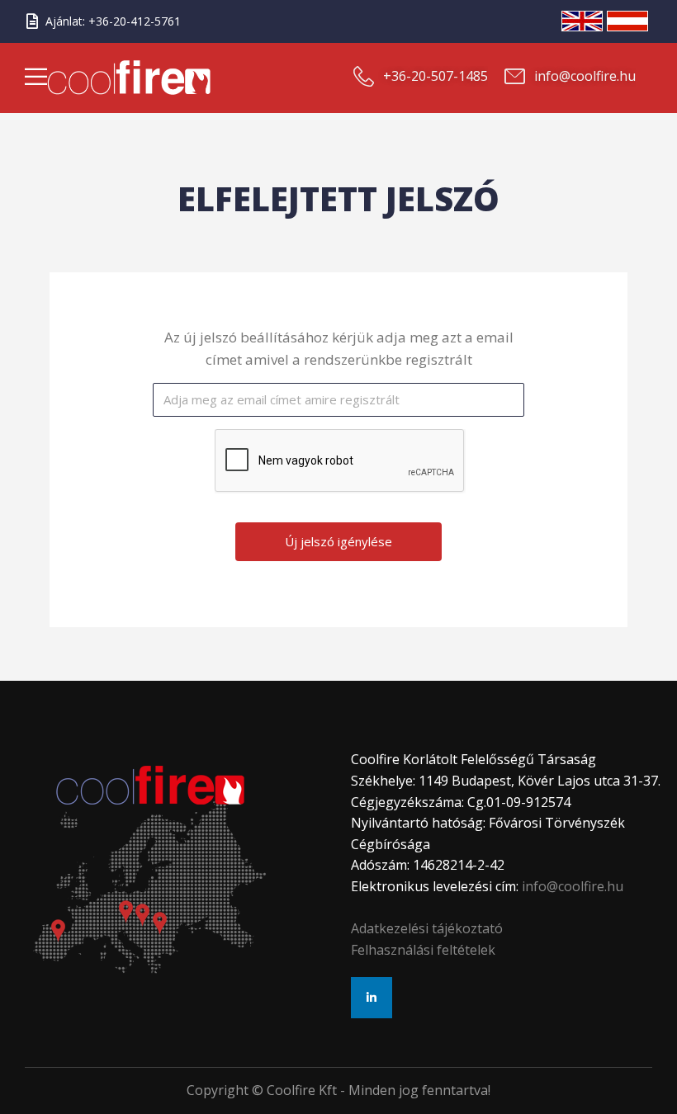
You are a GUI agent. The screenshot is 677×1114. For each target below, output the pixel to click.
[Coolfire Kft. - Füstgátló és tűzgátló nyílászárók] (174, 77)
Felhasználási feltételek (423, 950)
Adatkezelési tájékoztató (427, 928)
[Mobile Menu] (36, 80)
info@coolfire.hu (572, 886)
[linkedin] (371, 997)
